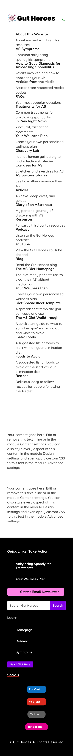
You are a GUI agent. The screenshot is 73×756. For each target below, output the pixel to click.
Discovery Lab (27, 150)
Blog (19, 258)
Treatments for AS (31, 106)
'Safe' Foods (26, 337)
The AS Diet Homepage (35, 268)
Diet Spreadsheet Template (38, 303)
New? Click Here (20, 664)
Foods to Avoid (28, 356)
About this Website (32, 34)
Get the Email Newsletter (39, 592)
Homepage (24, 630)
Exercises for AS (29, 165)
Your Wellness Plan (32, 135)
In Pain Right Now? (31, 121)
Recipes (22, 375)
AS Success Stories (31, 175)
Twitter (35, 714)
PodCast (34, 689)
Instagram (34, 726)
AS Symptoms (28, 48)
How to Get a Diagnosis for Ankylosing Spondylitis (38, 65)
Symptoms (24, 652)
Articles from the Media (35, 81)
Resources (24, 219)
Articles (22, 190)
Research (23, 641)
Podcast (22, 229)
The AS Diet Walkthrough (37, 317)
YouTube (23, 244)
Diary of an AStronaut (34, 204)
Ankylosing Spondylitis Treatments (33, 566)
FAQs (20, 96)
